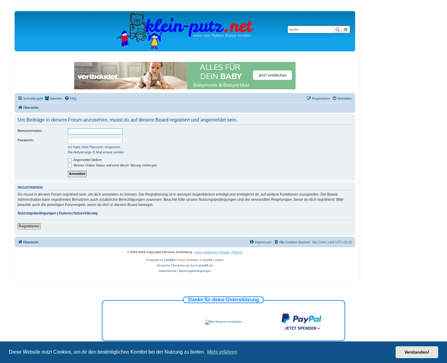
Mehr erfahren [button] (222, 351)
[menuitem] (53, 98)
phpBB (169, 260)
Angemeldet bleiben (87, 160)
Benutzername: (30, 130)
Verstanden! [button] (416, 352)
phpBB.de (206, 265)
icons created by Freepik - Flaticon (219, 252)
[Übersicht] (184, 31)
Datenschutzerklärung (78, 213)
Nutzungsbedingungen (37, 213)
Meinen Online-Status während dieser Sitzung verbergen (115, 165)
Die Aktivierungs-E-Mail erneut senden (96, 152)
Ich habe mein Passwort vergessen (94, 147)
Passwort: (26, 140)
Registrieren (29, 226)
